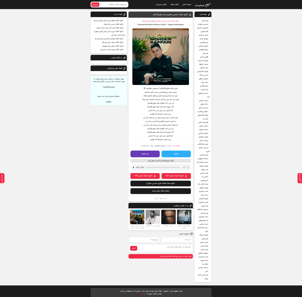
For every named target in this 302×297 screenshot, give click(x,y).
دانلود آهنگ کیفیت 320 (175, 175)
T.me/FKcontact (109, 87)
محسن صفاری (161, 21)
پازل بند (205, 119)
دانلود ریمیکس (161, 4)
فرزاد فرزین (204, 31)
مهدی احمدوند (203, 60)
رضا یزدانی (204, 89)
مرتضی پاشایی (203, 133)
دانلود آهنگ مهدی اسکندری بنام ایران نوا (109, 39)
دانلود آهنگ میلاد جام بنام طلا (113, 42)
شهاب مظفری (203, 137)
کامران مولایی (203, 46)
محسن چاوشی (203, 24)
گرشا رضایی (204, 173)
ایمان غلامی (204, 155)
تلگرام (176, 154)
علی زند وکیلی (203, 202)
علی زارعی (205, 238)
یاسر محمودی (203, 257)
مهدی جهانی (203, 166)
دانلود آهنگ (174, 4)
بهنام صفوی (204, 188)
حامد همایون (203, 217)
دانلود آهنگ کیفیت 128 (143, 175)
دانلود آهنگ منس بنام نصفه (114, 24)
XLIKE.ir (108, 102)
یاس (206, 271)
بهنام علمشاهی (203, 115)
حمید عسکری (203, 35)
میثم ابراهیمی (203, 49)
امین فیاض (204, 180)
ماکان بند (204, 177)
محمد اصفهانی (203, 158)
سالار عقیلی (204, 104)
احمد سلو (205, 82)
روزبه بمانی (204, 246)
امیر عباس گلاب (203, 275)
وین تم (143, 294)
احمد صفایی (203, 224)
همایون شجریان (202, 28)
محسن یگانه (203, 75)
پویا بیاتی (205, 20)
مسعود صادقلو (203, 209)
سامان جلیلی (203, 126)
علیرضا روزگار (203, 235)
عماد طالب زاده (203, 184)
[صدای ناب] (202, 4)
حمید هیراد (204, 260)
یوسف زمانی (204, 140)
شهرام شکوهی (203, 253)
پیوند (206, 278)
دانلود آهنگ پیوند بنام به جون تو (112, 49)
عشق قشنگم (146, 21)
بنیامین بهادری (203, 111)
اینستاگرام (145, 154)
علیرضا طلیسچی (202, 71)
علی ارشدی (204, 213)
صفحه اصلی (186, 4)
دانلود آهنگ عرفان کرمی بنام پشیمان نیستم (109, 20)
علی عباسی (204, 249)
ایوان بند (205, 264)
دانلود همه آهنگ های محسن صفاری (160, 183)
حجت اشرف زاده (202, 162)
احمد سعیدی (203, 191)
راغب (206, 231)
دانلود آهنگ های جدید (161, 191)
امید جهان (204, 169)
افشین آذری (204, 57)
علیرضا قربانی (203, 198)
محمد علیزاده (203, 129)
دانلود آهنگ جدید (172, 21)
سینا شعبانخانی (202, 227)
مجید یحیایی (203, 100)
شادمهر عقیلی (203, 220)
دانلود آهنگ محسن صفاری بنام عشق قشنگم (170, 14)
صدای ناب (176, 146)
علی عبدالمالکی (203, 144)
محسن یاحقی (203, 108)
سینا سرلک (204, 195)
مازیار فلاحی (204, 86)
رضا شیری (204, 206)
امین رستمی (204, 242)
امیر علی (205, 53)
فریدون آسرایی (203, 122)
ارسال (134, 248)
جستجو (95, 4)
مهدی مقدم (204, 39)
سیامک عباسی (203, 267)
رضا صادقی (204, 68)
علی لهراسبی (204, 42)
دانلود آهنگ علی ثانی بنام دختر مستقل (110, 28)
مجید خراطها (203, 64)
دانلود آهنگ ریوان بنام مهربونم (113, 46)
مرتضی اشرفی (203, 79)
